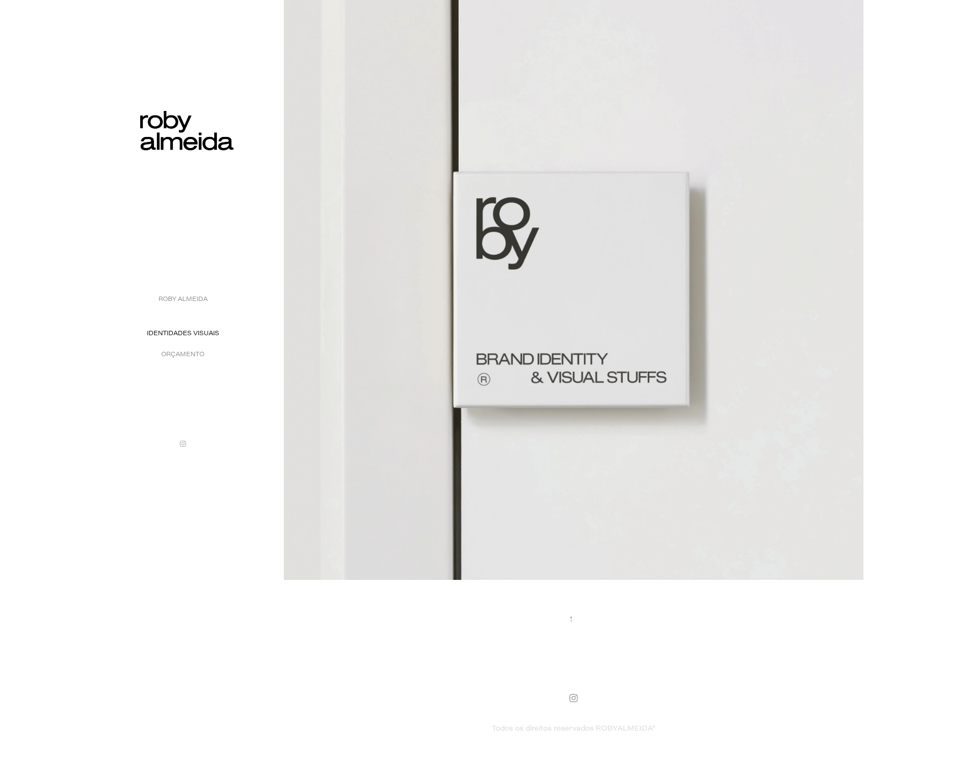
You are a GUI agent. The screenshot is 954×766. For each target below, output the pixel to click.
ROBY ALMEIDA (183, 298)
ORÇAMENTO (182, 354)
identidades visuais (183, 333)
